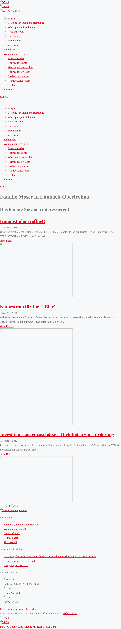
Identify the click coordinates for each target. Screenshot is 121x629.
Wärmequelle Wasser (19, 71)
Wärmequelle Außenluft (20, 67)
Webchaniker (70, 613)
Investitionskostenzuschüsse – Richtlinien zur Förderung (57, 434)
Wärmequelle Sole (17, 62)
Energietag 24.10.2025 (16, 565)
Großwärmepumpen (18, 76)
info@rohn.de (11, 601)
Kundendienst (11, 44)
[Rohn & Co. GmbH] (11, 11)
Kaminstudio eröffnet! (22, 221)
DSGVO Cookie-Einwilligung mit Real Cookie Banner (29, 626)
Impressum (18, 608)
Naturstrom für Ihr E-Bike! (28, 306)
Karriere (8, 89)
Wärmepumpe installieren (21, 27)
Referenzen (10, 49)
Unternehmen (11, 85)
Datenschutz (31, 608)
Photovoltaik (14, 40)
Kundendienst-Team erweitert (19, 560)
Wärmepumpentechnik (16, 53)
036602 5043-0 (12, 592)
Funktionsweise (16, 58)
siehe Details (7, 240)
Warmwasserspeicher (19, 80)
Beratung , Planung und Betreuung (26, 22)
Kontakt (4, 96)
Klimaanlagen (15, 36)
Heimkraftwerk (16, 31)
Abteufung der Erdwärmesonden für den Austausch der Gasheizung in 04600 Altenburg (50, 556)
